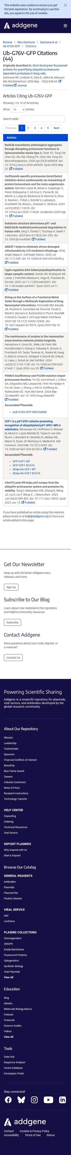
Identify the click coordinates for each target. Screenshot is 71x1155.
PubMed (17, 168)
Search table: (11, 118)
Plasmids (9, 887)
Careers (8, 776)
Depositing (10, 816)
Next (56, 128)
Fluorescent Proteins (15, 955)
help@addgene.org (37, 516)
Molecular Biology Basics (18, 1008)
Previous (11, 128)
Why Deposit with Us (15, 849)
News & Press (12, 787)
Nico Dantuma (26, 42)
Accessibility (11, 1135)
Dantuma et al (49, 42)
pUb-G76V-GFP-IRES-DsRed (30, 412)
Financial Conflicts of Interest (20, 759)
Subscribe (13, 622)
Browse (7, 42)
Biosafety (9, 765)
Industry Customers (15, 782)
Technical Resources (15, 827)
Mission (8, 737)
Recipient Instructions (16, 793)
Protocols (9, 1020)
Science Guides (12, 1025)
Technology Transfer (15, 798)
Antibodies (10, 881)
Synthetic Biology (13, 966)
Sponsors (9, 754)
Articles (11, 137)
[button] (65, 25)
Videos (8, 1031)
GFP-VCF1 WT (21, 461)
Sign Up (11, 587)
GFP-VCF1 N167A (24, 465)
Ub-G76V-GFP (11, 46)
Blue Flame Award (14, 771)
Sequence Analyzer (14, 1062)
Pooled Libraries (13, 898)
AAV (6, 915)
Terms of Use (33, 1135)
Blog (6, 997)
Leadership (10, 743)
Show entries (18, 109)
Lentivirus (9, 921)
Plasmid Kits (11, 892)
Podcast (8, 1014)
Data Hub (9, 1056)
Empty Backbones (14, 949)
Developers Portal (14, 1073)
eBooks (8, 1003)
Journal (22, 85)
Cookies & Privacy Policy (34, 1131)
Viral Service (11, 832)
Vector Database (13, 1067)
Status (51, 1135)
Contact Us (13, 657)
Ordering (8, 821)
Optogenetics (11, 960)
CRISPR (8, 943)
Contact (9, 1131)
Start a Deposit (12, 855)
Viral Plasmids (12, 971)
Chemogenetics (12, 938)
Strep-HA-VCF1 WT (24, 469)
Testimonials (11, 748)
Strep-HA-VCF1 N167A (26, 473)
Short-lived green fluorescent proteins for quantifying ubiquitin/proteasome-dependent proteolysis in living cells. (35, 69)
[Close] (64, 5)
